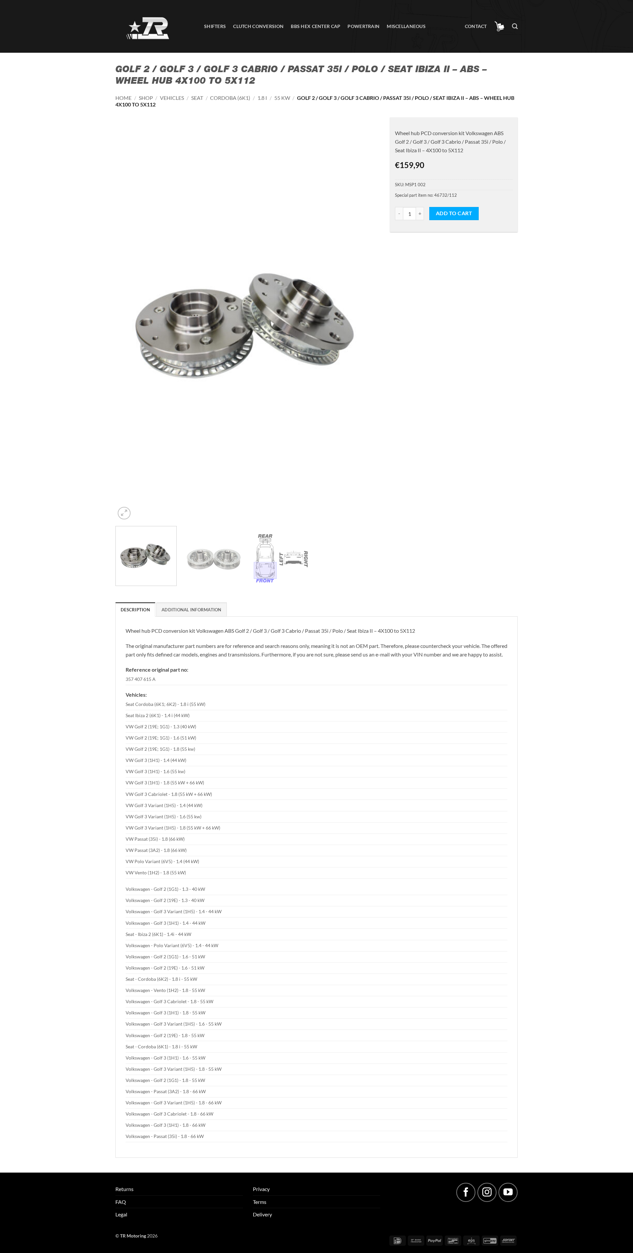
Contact (476, 26)
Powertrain (363, 26)
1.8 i (262, 98)
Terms (259, 1202)
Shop (146, 98)
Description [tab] (135, 609)
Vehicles (172, 98)
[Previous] (129, 322)
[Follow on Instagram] (487, 1192)
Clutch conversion (258, 26)
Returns (124, 1189)
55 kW (282, 98)
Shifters (215, 26)
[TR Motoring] (154, 26)
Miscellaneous (406, 26)
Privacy (261, 1189)
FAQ (120, 1202)
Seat (197, 98)
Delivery (262, 1214)
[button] (499, 26)
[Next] (367, 322)
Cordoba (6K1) (230, 98)
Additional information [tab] (192, 609)
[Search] (515, 26)
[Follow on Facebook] (465, 1192)
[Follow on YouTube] (508, 1192)
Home (123, 98)
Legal (121, 1214)
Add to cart (454, 213)
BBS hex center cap (315, 26)
